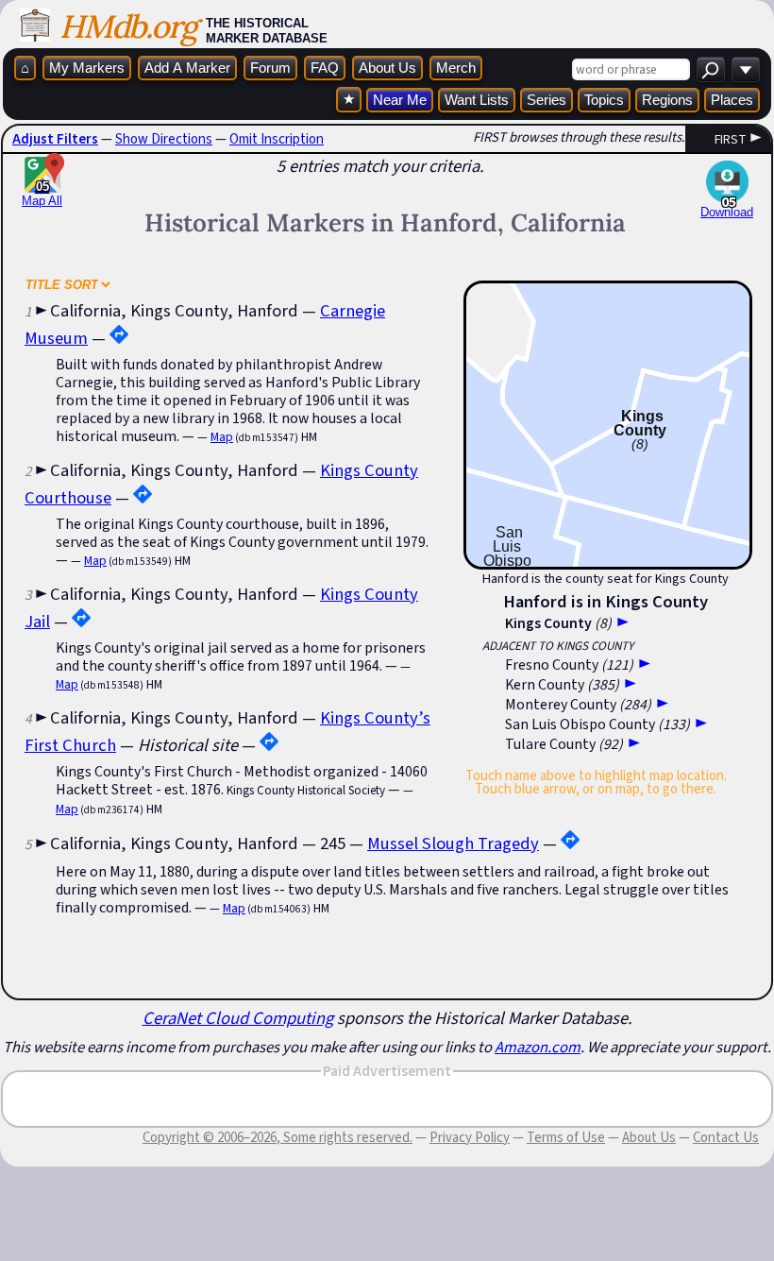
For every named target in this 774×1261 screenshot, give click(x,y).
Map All (42, 193)
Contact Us (726, 1137)
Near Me (400, 100)
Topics (604, 100)
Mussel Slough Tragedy (453, 843)
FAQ (325, 68)
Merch (456, 68)
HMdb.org (127, 26)
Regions (667, 100)
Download (726, 212)
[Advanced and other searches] (746, 69)
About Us (387, 68)
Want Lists (477, 100)
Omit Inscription (276, 138)
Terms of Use (566, 1137)
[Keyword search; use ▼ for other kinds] (711, 69)
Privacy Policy (469, 1137)
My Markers (87, 68)
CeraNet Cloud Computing (238, 1018)
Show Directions (163, 138)
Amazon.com (537, 1046)
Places (732, 100)
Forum (270, 68)
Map (221, 437)
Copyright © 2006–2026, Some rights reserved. (277, 1137)
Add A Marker (187, 68)
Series (546, 100)
